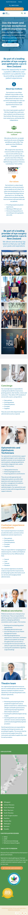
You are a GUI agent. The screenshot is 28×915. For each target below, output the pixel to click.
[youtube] (22, 913)
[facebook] (16, 913)
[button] (14, 802)
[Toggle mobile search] (22, 13)
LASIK (5, 839)
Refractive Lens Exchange (11, 841)
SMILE (5, 837)
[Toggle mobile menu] (25, 13)
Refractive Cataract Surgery (12, 843)
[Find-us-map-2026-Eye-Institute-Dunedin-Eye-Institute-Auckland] (14, 755)
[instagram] (19, 913)
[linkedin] (25, 913)
